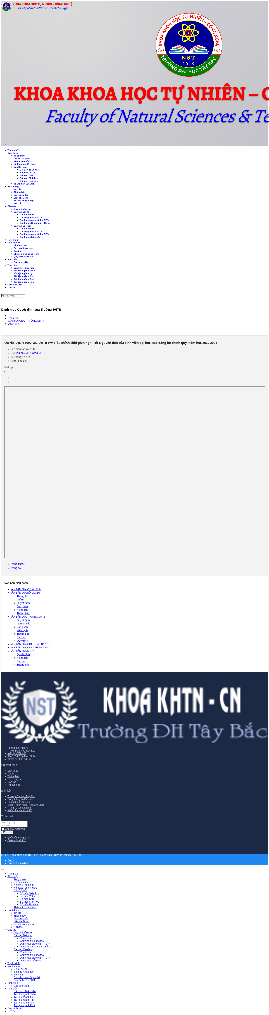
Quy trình (22, 640)
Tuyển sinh (13, 240)
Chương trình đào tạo (31, 217)
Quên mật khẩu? (16, 840)
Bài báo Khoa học (23, 248)
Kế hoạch (22, 610)
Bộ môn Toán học (29, 169)
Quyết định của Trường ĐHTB (28, 353)
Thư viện (12, 265)
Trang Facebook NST (19, 807)
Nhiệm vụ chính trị (23, 161)
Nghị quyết (23, 623)
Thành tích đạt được (25, 184)
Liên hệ (11, 287)
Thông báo (19, 192)
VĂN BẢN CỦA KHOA (22, 651)
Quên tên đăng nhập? (19, 837)
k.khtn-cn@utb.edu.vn (19, 759)
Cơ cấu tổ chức (22, 158)
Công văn (22, 606)
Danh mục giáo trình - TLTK (34, 220)
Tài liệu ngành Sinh (24, 279)
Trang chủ (12, 150)
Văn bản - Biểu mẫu (24, 268)
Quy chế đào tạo (22, 209)
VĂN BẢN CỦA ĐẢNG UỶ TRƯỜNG (30, 647)
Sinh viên (12, 259)
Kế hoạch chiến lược (25, 164)
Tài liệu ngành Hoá (24, 282)
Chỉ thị (20, 599)
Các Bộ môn (20, 167)
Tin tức (17, 189)
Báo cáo (21, 637)
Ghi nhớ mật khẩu (15, 829)
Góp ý (10, 860)
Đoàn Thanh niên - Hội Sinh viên (25, 805)
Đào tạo (11, 206)
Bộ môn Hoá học (29, 181)
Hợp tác (18, 203)
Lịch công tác (21, 195)
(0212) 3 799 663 (16, 753)
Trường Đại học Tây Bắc (21, 796)
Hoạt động (13, 186)
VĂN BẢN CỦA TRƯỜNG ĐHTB (28, 616)
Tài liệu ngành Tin (23, 276)
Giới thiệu (12, 153)
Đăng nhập (7, 832)
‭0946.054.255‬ (15, 756)
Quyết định (23, 603)
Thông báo (23, 613)
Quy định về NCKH (23, 256)
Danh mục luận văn (30, 237)
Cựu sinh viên (14, 284)
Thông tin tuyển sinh (18, 802)
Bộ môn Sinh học (29, 178)
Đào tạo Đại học (22, 212)
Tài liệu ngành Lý (23, 273)
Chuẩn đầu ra (27, 214)
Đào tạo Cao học (22, 226)
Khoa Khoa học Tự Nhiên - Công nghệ (31, 855)
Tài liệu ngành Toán (24, 270)
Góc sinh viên (21, 262)
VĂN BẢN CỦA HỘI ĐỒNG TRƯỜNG (31, 644)
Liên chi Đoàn (21, 198)
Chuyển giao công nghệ (26, 254)
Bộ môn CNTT (27, 175)
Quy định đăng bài (17, 863)
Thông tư (22, 596)
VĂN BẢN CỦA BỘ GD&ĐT (25, 592)
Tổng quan (19, 155)
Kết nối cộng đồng (24, 200)
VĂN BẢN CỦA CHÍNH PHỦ (26, 589)
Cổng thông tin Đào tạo (20, 799)
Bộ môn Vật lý (27, 172)
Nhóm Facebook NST (19, 810)
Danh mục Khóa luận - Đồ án (35, 223)
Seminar (18, 251)
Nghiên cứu (13, 242)
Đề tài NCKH (20, 245)
